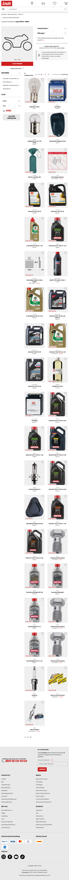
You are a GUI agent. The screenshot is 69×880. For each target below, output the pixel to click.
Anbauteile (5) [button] (7, 89)
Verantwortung (5, 827)
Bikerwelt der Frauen (41, 779)
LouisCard (4, 796)
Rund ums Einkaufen (7, 821)
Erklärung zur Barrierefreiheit (44, 824)
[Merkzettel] (54, 3)
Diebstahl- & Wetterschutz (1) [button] (11, 85)
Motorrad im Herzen (41, 790)
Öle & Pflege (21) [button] (7, 82)
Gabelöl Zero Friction (57, 386)
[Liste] (48, 74)
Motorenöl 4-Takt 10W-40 (34, 211)
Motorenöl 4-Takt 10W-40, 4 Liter (57, 352)
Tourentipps (39, 782)
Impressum (39, 810)
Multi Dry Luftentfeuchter (34, 177)
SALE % (9, 110)
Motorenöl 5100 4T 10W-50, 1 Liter (34, 455)
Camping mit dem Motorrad (43, 802)
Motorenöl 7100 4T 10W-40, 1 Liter (57, 523)
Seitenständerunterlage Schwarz (57, 141)
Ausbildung (4, 816)
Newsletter (4, 790)
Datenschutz (39, 816)
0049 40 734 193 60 (16, 761)
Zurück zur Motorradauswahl (11, 17)
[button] (65, 9)
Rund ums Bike (40, 796)
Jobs (2, 819)
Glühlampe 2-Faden (34, 106)
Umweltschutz (40, 827)
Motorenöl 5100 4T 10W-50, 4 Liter (57, 420)
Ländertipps (39, 784)
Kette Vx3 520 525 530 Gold (58, 695)
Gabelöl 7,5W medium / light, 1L (58, 280)
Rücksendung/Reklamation (9, 799)
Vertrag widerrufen (6, 802)
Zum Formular (45, 58)
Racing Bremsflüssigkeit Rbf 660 (34, 592)
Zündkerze (34, 695)
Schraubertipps (40, 787)
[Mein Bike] (43, 3)
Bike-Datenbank (5, 787)
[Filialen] (32, 3)
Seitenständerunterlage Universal (34, 523)
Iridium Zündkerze (34, 729)
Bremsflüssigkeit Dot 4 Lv (34, 626)
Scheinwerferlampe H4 (34, 489)
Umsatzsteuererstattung (8, 824)
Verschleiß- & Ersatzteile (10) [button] (11, 78)
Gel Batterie (57, 106)
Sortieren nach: (56, 74)
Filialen (3, 813)
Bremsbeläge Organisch (57, 177)
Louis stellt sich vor (6, 810)
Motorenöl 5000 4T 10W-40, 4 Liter (57, 455)
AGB (37, 813)
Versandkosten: (25, 872)
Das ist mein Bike (17, 64)
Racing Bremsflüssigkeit (57, 592)
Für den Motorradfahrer (42, 799)
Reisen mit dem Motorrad (43, 793)
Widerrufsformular (41, 821)
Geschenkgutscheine (7, 793)
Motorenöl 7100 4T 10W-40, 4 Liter (34, 558)
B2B (2, 782)
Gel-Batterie (35, 420)
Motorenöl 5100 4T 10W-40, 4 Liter (57, 489)
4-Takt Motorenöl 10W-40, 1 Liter (34, 245)
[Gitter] (45, 74)
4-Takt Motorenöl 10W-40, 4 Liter (34, 316)
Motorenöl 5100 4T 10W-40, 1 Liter (57, 245)
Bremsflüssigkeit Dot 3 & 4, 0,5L (34, 661)
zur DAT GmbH (60, 48)
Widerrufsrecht (40, 819)
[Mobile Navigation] (3, 9)
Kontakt (3, 779)
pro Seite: (37, 74)
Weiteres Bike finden (16, 68)
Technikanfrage (5, 784)
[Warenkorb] (66, 3)
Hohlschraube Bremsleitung (57, 558)
